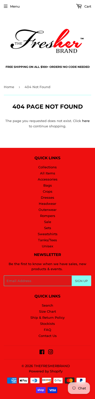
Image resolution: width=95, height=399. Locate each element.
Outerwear (47, 210)
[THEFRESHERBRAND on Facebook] (42, 353)
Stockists (47, 324)
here (86, 121)
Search (47, 305)
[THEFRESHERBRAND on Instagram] (50, 353)
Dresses (47, 197)
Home (9, 87)
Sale (47, 222)
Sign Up (81, 281)
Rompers (47, 216)
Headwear (47, 204)
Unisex (47, 246)
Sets (47, 228)
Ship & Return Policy (47, 317)
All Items (47, 173)
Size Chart (47, 311)
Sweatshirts (48, 234)
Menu (15, 6)
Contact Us (48, 336)
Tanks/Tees (47, 240)
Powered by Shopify (46, 371)
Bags (47, 185)
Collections (47, 167)
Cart (87, 6)
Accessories (48, 179)
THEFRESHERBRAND (52, 366)
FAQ (47, 330)
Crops (47, 191)
